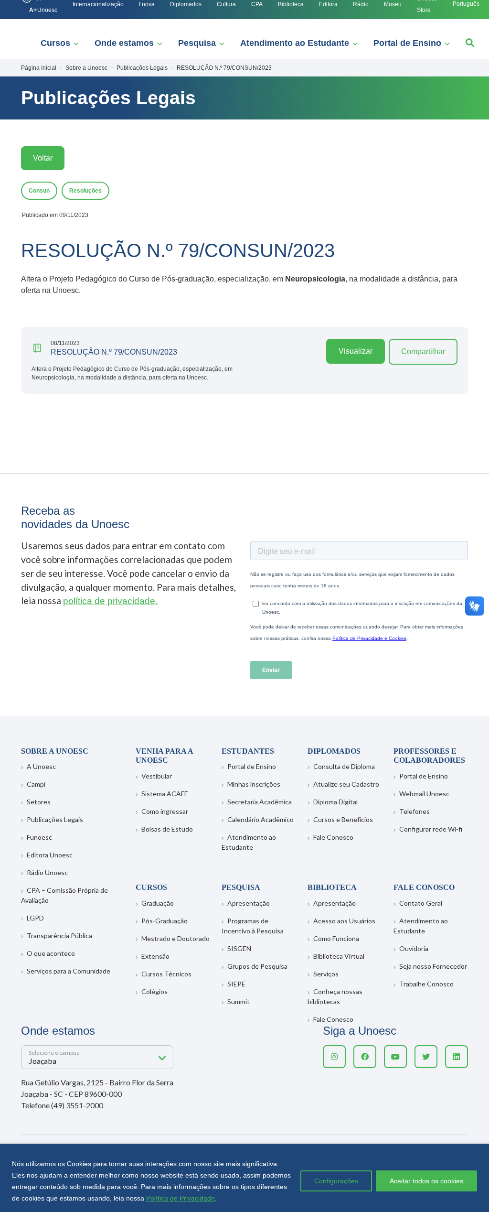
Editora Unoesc (50, 855)
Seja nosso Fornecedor (433, 966)
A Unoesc (41, 766)
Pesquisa (197, 43)
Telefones (414, 811)
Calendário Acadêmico (260, 819)
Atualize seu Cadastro (346, 784)
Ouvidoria (413, 948)
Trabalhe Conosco (426, 984)
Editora (328, 4)
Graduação (157, 903)
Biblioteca (291, 4)
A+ (33, 10)
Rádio (361, 4)
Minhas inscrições (253, 784)
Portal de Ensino (407, 43)
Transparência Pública (59, 935)
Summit (238, 1001)
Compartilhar (423, 351)
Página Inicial (38, 68)
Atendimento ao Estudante (294, 43)
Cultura (226, 4)
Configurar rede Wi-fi (430, 829)
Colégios (154, 991)
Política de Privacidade (180, 1198)
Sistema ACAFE (164, 794)
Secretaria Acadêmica (259, 802)
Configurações (336, 1181)
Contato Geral (420, 903)
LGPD (35, 918)
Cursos (55, 43)
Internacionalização (98, 4)
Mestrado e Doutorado (175, 938)
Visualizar (355, 351)
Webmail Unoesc (424, 794)
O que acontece (51, 953)
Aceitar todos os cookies (426, 1181)
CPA (257, 4)
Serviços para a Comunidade (68, 971)
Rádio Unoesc (47, 872)
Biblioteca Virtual (338, 956)
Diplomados (186, 4)
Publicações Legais (55, 819)
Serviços (326, 974)
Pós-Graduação (164, 921)
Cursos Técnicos (166, 974)
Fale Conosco (333, 837)
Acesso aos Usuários (344, 921)
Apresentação (248, 903)
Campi (36, 784)
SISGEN (239, 948)
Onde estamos (124, 43)
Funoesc (39, 837)
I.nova (147, 4)
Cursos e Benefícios (343, 819)
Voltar (43, 158)
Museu (393, 4)
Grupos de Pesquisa (257, 966)
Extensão (155, 956)
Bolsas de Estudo (167, 829)
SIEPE (236, 984)
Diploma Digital (335, 802)
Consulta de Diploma (344, 766)
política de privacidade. (110, 601)
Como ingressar (164, 811)
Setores (39, 802)
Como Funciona (336, 938)
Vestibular (156, 776)
